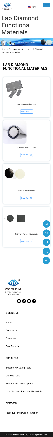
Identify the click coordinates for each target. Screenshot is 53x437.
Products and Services (19, 49)
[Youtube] (29, 301)
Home (4, 49)
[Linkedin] (34, 301)
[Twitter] (24, 301)
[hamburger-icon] (46, 5)
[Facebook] (19, 301)
